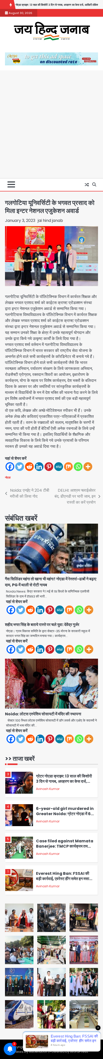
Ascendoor (38, 1051)
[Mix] (68, 466)
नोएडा (7, 477)
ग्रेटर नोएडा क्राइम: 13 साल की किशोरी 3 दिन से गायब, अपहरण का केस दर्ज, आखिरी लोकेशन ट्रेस (64, 781)
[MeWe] (58, 466)
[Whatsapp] (78, 466)
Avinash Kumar (48, 789)
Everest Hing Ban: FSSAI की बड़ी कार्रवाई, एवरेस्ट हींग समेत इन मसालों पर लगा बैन (64, 879)
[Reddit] (29, 466)
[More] (88, 466)
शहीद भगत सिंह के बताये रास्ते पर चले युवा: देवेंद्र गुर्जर (42, 624)
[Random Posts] (86, 184)
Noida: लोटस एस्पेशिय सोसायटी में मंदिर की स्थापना (43, 714)
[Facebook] (10, 466)
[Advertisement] (51, 124)
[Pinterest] (48, 466)
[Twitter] (19, 466)
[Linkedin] (39, 466)
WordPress (79, 1051)
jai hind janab (50, 220)
